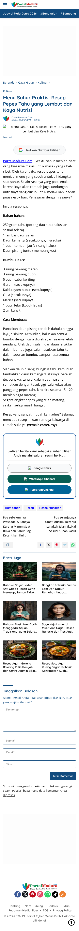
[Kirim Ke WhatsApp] (73, 545)
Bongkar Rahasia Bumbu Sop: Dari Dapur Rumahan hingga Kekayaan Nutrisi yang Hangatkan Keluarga (59, 588)
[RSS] (62, 894)
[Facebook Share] (40, 545)
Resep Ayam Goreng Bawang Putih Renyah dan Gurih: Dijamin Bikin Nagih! (19, 667)
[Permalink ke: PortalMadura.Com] (6, 118)
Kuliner (7, 91)
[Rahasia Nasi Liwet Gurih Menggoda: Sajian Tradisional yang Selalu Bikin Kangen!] (20, 610)
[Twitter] (25, 894)
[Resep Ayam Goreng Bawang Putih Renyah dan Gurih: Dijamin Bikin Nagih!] (20, 650)
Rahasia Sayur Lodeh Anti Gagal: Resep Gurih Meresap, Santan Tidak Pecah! (19, 588)
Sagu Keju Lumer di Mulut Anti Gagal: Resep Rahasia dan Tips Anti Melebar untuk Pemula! (58, 628)
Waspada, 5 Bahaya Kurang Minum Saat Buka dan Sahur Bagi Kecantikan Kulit (17, 526)
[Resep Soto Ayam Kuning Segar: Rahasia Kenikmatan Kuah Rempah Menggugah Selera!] (59, 650)
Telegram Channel (42, 489)
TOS (45, 910)
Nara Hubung (34, 906)
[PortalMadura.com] (24, 4)
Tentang (14, 906)
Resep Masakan (50, 508)
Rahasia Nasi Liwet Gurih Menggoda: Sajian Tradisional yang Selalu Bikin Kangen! (20, 628)
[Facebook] (17, 894)
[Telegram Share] (65, 545)
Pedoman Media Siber (23, 910)
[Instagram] (40, 894)
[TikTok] (55, 894)
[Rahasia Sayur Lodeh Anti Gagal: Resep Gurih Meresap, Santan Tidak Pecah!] (20, 571)
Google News (42, 468)
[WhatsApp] (47, 894)
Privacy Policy (62, 910)
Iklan (66, 906)
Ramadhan (12, 508)
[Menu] (6, 4)
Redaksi (52, 906)
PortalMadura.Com (22, 117)
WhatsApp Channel (42, 479)
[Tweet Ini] (49, 545)
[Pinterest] (32, 894)
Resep (30, 508)
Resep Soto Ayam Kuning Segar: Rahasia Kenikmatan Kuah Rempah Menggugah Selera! (57, 667)
